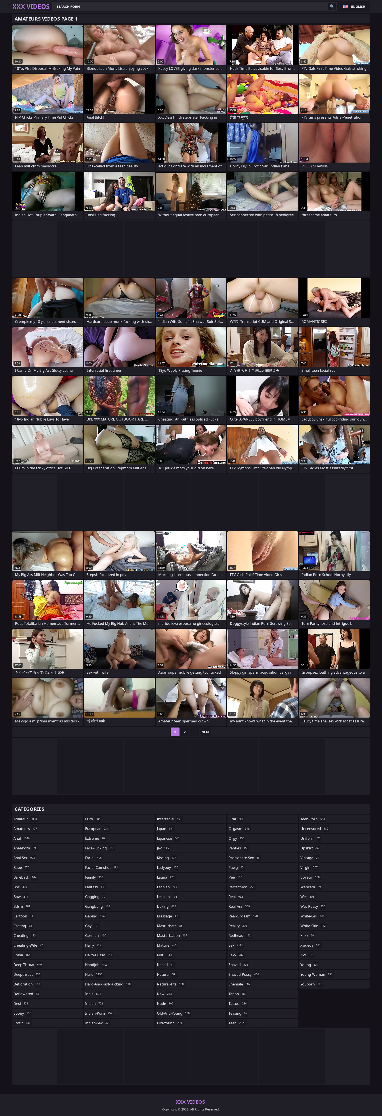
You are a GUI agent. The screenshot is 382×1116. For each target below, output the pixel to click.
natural (167, 974)
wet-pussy (312, 906)
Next (206, 732)
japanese (168, 838)
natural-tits (170, 984)
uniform (310, 838)
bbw (20, 896)
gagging (95, 896)
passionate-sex (244, 857)
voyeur (310, 877)
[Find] (332, 6)
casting (22, 925)
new (164, 993)
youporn (311, 984)
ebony (22, 1013)
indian (94, 1003)
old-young (169, 1023)
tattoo (238, 1003)
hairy (93, 945)
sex (236, 945)
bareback (24, 877)
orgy (236, 838)
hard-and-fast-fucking (108, 984)
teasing (238, 1013)
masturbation (172, 935)
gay (92, 925)
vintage (309, 857)
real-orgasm (243, 916)
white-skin (313, 925)
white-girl (312, 916)
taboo (237, 993)
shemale (239, 984)
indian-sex (97, 1023)
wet (307, 896)
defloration (26, 984)
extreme (95, 838)
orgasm (239, 828)
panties (238, 848)
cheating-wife (28, 945)
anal (21, 838)
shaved (238, 964)
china (21, 955)
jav (163, 848)
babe (21, 867)
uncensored (314, 828)
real (236, 896)
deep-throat (27, 964)
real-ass (239, 906)
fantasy (95, 887)
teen (237, 1023)
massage (168, 916)
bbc (20, 887)
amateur (25, 819)
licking (166, 906)
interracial (169, 819)
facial (93, 857)
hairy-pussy (98, 955)
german (95, 935)
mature (167, 945)
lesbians (167, 896)
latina (165, 877)
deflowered (26, 993)
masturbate (169, 925)
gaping (95, 916)
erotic (22, 1023)
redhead (240, 935)
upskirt (309, 848)
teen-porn (312, 819)
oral (236, 819)
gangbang (97, 906)
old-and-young (173, 1013)
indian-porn (98, 1013)
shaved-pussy (244, 974)
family (94, 877)
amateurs (25, 828)
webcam (310, 887)
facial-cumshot (101, 867)
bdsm (21, 906)
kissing (166, 857)
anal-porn (25, 848)
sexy (236, 955)
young (309, 964)
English (358, 6)
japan (165, 828)
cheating (24, 935)
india (93, 993)
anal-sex (24, 857)
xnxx (307, 935)
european (97, 828)
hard (93, 974)
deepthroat (26, 974)
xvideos (310, 945)
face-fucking (99, 848)
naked (165, 964)
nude (165, 1003)
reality (238, 925)
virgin (309, 867)
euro (92, 819)
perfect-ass (242, 887)
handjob (96, 964)
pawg (236, 867)
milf (164, 955)
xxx (306, 955)
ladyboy (167, 867)
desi (20, 1003)
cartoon (23, 916)
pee (235, 877)
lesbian (167, 887)
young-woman (316, 974)
